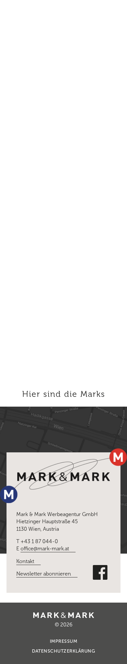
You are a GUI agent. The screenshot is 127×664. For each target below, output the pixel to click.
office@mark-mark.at (45, 548)
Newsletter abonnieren (43, 574)
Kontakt (25, 561)
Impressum (64, 641)
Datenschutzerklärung (63, 651)
